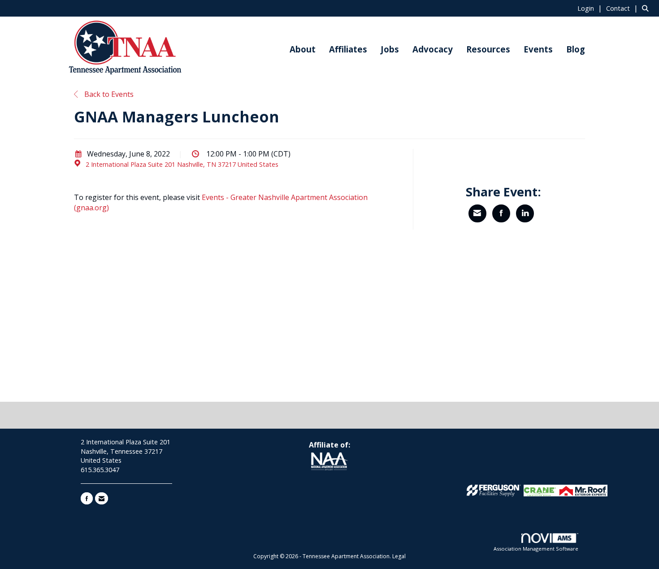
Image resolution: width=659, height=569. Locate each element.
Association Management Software (536, 548)
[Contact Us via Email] (101, 498)
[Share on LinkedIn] (525, 213)
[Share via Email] (477, 213)
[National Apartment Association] (329, 462)
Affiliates (348, 49)
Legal (399, 556)
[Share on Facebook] (501, 213)
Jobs (390, 49)
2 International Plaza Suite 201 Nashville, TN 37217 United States (182, 164)
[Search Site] (647, 8)
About (303, 49)
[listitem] (590, 8)
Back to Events (108, 94)
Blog (575, 49)
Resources (488, 49)
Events (538, 49)
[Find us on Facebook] (87, 498)
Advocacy (432, 49)
